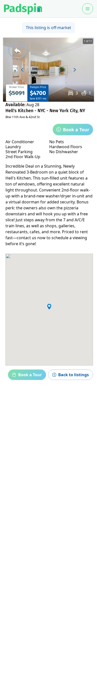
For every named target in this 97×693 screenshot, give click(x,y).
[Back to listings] (17, 50)
